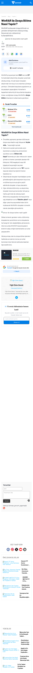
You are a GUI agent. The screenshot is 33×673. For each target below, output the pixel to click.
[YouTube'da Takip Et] (20, 549)
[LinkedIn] (16, 297)
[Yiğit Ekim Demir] (16, 280)
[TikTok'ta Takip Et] (24, 549)
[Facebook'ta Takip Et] (8, 549)
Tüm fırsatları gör (16, 127)
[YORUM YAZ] (17, 55)
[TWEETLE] (8, 55)
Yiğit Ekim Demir (11, 45)
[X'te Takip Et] (16, 549)
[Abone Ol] (21, 54)
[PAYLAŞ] (3, 55)
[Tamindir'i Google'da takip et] (16, 269)
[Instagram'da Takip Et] (12, 549)
